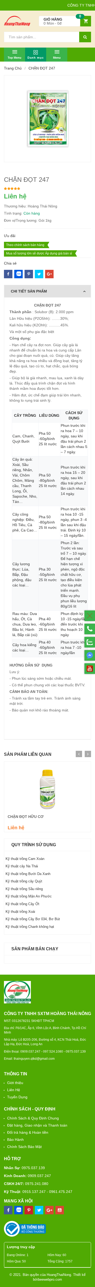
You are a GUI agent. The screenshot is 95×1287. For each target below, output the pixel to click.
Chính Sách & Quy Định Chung (33, 1118)
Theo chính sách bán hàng (25, 245)
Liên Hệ (13, 1090)
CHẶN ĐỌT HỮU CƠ (26, 816)
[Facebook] (8, 274)
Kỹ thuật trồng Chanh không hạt (30, 927)
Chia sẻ (10, 263)
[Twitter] (29, 274)
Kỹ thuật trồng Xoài (20, 912)
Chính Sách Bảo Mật (24, 1147)
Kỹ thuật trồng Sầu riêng (24, 889)
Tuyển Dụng (17, 1097)
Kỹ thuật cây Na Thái (22, 866)
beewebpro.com (50, 1279)
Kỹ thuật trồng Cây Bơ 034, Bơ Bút (33, 919)
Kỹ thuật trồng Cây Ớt (22, 904)
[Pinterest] (39, 274)
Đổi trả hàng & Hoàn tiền (27, 1132)
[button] (65, 21)
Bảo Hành (15, 1139)
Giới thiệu (15, 1083)
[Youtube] (59, 1210)
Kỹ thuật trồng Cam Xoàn (25, 859)
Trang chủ (13, 68)
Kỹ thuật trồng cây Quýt (24, 881)
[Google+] (49, 274)
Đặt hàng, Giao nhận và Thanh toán (37, 1125)
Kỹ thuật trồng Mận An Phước (29, 896)
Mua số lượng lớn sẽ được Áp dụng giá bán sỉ (39, 253)
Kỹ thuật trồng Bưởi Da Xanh (28, 874)
